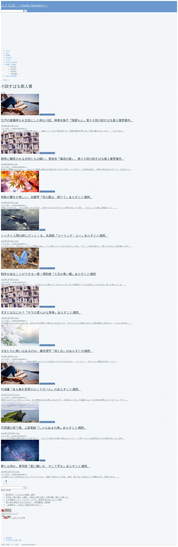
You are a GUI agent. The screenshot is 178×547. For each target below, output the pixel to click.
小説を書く (14, 73)
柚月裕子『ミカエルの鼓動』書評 (20, 495)
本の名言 (9, 57)
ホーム (8, 50)
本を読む (13, 67)
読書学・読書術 (11, 64)
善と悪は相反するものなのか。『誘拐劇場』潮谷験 (28, 502)
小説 (7, 53)
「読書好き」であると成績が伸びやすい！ (24, 505)
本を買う (13, 69)
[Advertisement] (89, 30)
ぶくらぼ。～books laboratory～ (24, 5)
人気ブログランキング (9, 513)
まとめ (8, 60)
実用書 (8, 55)
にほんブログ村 (18, 518)
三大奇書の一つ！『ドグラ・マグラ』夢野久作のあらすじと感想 (34, 500)
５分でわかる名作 (11, 62)
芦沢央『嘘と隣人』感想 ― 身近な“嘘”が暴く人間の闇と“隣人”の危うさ (37, 497)
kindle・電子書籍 (11, 76)
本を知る (13, 71)
